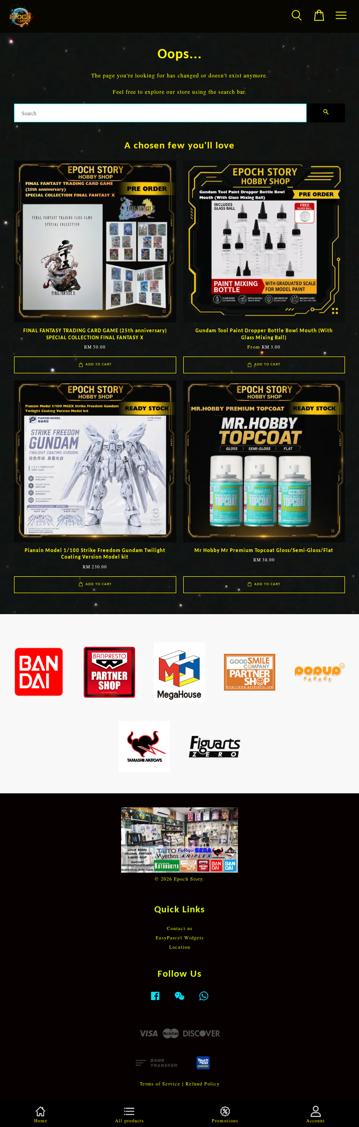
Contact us (180, 928)
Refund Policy (203, 1083)
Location (179, 947)
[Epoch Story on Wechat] (179, 1000)
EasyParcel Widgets (180, 937)
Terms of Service (160, 1083)
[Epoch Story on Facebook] (155, 1000)
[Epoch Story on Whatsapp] (203, 1000)
